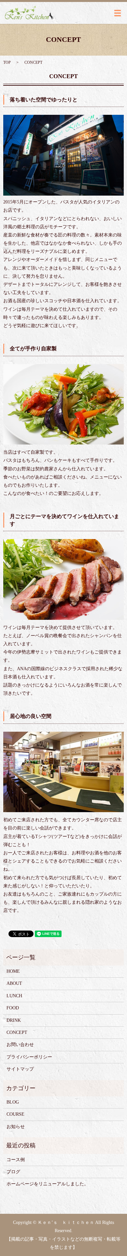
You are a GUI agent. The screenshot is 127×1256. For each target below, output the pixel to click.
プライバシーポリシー (29, 1057)
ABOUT (14, 983)
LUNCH (14, 995)
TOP (7, 62)
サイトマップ (20, 1069)
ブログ (13, 1171)
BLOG (13, 1102)
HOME (13, 971)
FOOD (13, 1007)
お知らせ (16, 1126)
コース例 (16, 1159)
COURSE (15, 1114)
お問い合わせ (20, 1044)
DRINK (14, 1020)
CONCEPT (17, 1032)
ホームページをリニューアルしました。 (48, 1183)
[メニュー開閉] (117, 13)
